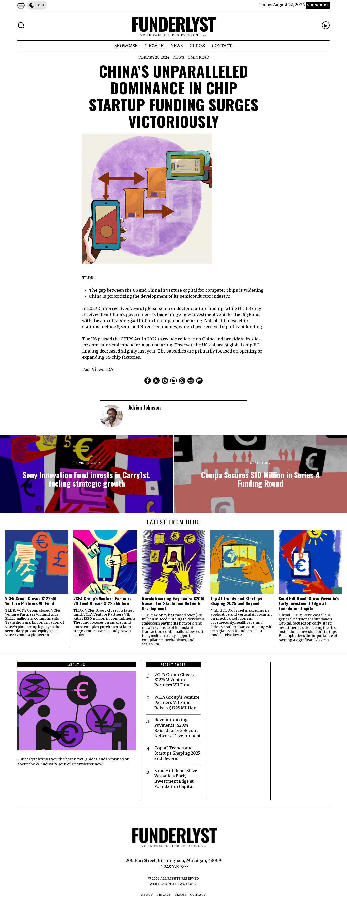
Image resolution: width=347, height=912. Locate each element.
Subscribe (318, 5)
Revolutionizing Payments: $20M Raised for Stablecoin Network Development (173, 603)
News (178, 57)
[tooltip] (326, 25)
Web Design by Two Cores (173, 884)
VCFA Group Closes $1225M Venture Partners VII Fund (30, 601)
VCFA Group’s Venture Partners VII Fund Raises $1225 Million (102, 601)
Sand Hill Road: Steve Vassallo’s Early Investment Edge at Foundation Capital (309, 603)
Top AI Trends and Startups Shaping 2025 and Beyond (236, 601)
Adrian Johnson (144, 407)
